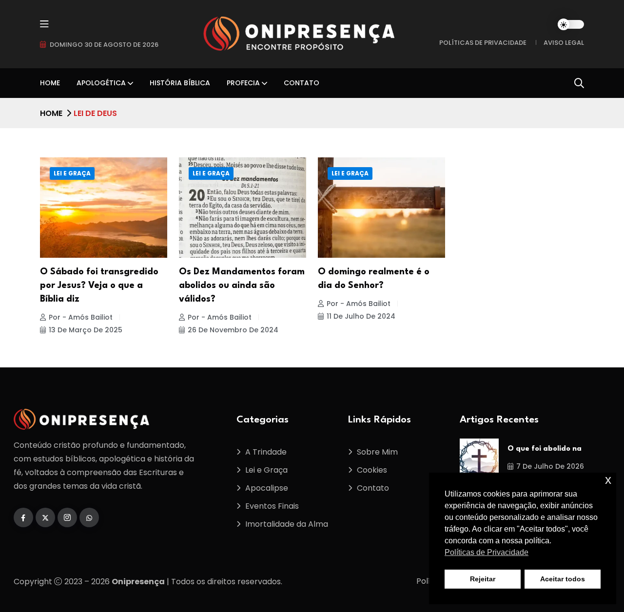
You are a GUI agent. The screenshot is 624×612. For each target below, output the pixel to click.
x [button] (608, 479)
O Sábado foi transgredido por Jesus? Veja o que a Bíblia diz (99, 286)
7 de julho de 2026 (550, 466)
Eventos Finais (272, 506)
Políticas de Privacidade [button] (486, 552)
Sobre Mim (377, 452)
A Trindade (266, 452)
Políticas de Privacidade (482, 42)
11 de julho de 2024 (361, 316)
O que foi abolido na (544, 449)
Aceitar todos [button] (562, 579)
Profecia (243, 83)
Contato (301, 83)
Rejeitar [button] (482, 579)
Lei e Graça (72, 173)
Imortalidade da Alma (286, 524)
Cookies (372, 470)
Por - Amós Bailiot (81, 317)
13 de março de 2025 (85, 330)
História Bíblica (180, 83)
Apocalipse (266, 488)
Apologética (101, 83)
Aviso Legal (564, 42)
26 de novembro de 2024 (233, 330)
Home (50, 83)
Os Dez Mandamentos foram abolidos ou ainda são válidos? (242, 286)
